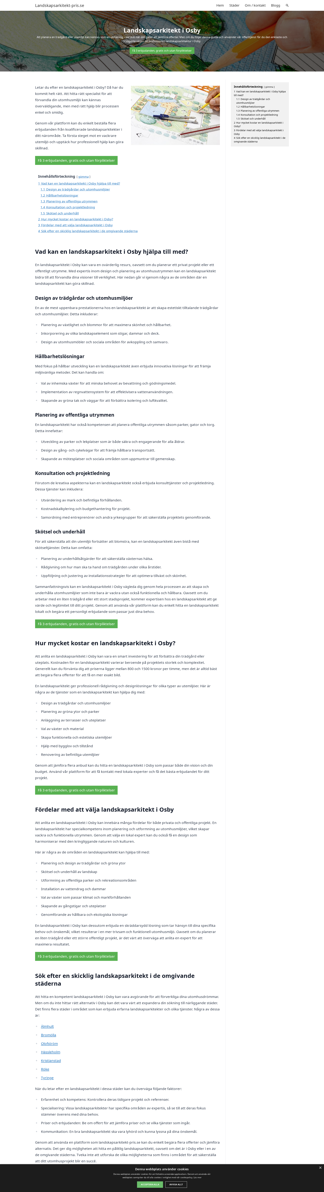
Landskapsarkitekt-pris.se (59, 5)
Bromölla (48, 1035)
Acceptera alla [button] (150, 1184)
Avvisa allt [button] (176, 1184)
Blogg (275, 5)
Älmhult (47, 1026)
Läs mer (197, 1177)
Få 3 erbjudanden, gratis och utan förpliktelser (162, 50)
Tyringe (47, 1077)
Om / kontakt (255, 5)
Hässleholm (50, 1052)
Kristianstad (51, 1060)
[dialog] (162, 1178)
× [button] (320, 1168)
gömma (83, 177)
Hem (220, 5)
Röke (45, 1069)
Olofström (49, 1043)
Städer (234, 5)
